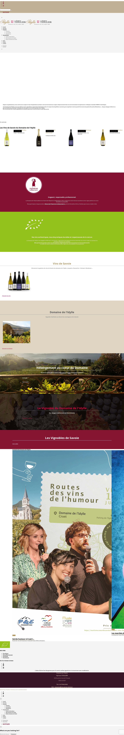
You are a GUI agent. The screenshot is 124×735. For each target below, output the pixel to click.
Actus (4, 40)
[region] (62, 77)
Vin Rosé (5, 656)
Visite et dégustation (10, 36)
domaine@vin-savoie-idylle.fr (64, 687)
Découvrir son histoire (7, 348)
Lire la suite (18, 131)
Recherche (13, 734)
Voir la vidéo (15, 444)
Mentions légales (5, 689)
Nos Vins (4, 28)
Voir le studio (25, 382)
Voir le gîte (24, 378)
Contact (4, 43)
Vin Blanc (24, 130)
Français (4, 45)
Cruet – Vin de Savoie (19, 132)
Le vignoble (8, 32)
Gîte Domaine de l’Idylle (11, 37)
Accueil (4, 27)
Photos (4, 42)
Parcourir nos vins (6, 295)
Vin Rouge (88, 130)
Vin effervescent (8, 655)
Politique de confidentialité (18, 689)
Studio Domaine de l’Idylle (11, 39)
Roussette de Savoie (115, 132)
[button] (62, 97)
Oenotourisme (6, 35)
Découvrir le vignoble (27, 418)
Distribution (8, 33)
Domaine (5, 29)
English (4, 46)
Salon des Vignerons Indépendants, (55, 204)
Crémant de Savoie (50, 135)
